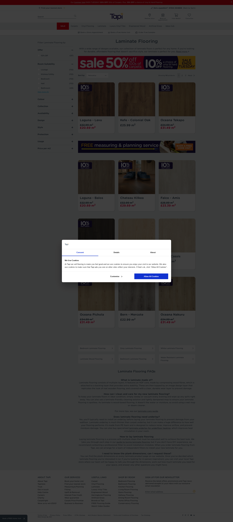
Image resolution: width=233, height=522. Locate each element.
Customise (114, 276)
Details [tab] (117, 252)
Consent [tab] (80, 252)
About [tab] (153, 252)
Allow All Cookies (151, 276)
